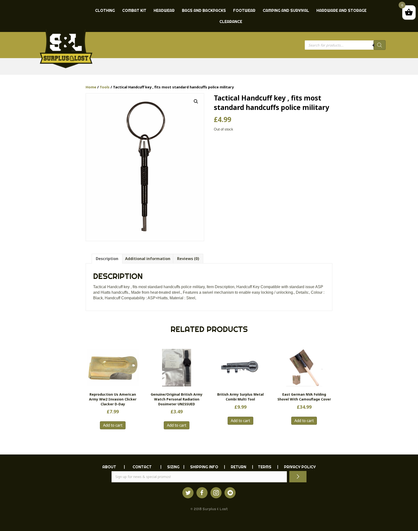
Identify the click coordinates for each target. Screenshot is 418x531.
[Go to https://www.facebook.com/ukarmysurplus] (202, 492)
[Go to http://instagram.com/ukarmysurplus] (216, 492)
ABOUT (109, 466)
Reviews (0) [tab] (188, 258)
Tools (105, 87)
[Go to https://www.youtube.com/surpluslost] (230, 492)
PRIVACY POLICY (300, 466)
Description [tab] (107, 258)
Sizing (173, 466)
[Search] (379, 45)
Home (91, 87)
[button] (196, 101)
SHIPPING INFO (204, 466)
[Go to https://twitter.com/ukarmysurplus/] (188, 492)
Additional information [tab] (147, 258)
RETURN (238, 466)
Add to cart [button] (112, 425)
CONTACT (142, 466)
